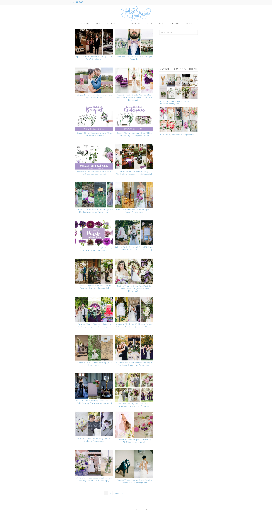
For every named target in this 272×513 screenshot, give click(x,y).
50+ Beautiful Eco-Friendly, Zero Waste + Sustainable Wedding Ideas (175, 102)
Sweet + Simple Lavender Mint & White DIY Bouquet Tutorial (94, 134)
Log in (157, 511)
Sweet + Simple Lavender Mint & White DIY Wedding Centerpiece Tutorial (134, 134)
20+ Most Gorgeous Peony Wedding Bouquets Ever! (177, 135)
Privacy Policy (141, 509)
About (72, 2)
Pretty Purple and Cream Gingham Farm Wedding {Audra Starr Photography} (94, 479)
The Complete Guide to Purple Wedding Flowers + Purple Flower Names (94, 249)
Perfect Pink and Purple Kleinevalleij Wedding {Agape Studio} (134, 440)
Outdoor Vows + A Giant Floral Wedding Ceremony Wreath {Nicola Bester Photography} (134, 288)
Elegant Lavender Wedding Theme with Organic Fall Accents (94, 96)
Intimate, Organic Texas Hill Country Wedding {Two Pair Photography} (94, 286)
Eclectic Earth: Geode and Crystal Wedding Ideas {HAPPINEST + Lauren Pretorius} (134, 248)
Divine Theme (128, 511)
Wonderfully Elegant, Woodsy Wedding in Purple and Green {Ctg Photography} (134, 363)
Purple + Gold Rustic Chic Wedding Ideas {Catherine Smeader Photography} (94, 210)
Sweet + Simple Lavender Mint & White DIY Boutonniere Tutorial (94, 172)
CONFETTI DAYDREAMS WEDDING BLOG (125, 509)
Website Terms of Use (153, 509)
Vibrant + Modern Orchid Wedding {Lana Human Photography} (134, 210)
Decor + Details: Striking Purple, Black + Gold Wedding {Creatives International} (94, 401)
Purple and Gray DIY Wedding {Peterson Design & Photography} (94, 439)
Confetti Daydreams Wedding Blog (136, 13)
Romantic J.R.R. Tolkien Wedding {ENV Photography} (94, 363)
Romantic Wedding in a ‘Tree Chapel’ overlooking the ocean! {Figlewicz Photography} (134, 406)
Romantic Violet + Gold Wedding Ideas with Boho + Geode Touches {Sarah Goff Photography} (134, 97)
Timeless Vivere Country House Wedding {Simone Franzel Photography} (134, 481)
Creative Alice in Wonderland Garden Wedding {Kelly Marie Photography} (94, 325)
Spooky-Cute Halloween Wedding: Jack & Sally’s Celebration (94, 57)
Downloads (164, 509)
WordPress (150, 511)
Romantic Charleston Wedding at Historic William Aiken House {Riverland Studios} (134, 325)
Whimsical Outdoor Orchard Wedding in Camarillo (134, 57)
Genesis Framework (141, 511)
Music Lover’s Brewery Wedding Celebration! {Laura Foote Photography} (134, 172)
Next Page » (119, 493)
